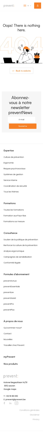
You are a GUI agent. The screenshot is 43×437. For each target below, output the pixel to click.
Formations (10, 203)
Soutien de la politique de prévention (21, 239)
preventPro (9, 304)
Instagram (16, 403)
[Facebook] (4, 403)
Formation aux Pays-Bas (15, 215)
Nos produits (11, 363)
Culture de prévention (14, 157)
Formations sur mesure (14, 221)
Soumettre (23, 126)
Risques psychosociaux (14, 168)
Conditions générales (29, 410)
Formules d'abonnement (16, 274)
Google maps (10, 389)
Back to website (23, 71)
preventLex (9, 292)
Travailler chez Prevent (14, 345)
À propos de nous (13, 321)
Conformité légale (12, 262)
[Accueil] (9, 6)
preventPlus (9, 309)
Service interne (10, 180)
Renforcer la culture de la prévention (21, 245)
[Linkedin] (10, 403)
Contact (7, 333)
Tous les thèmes (11, 191)
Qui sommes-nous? (13, 327)
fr (28, 6)
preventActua (10, 280)
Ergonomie (9, 162)
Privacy (36, 419)
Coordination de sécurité (15, 186)
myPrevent (37, 5)
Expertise (9, 150)
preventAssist (10, 298)
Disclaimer (34, 414)
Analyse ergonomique (14, 251)
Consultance (10, 232)
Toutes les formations (14, 209)
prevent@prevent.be (15, 399)
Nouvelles (8, 339)
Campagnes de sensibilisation (18, 257)
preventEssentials (12, 286)
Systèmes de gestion (13, 174)
